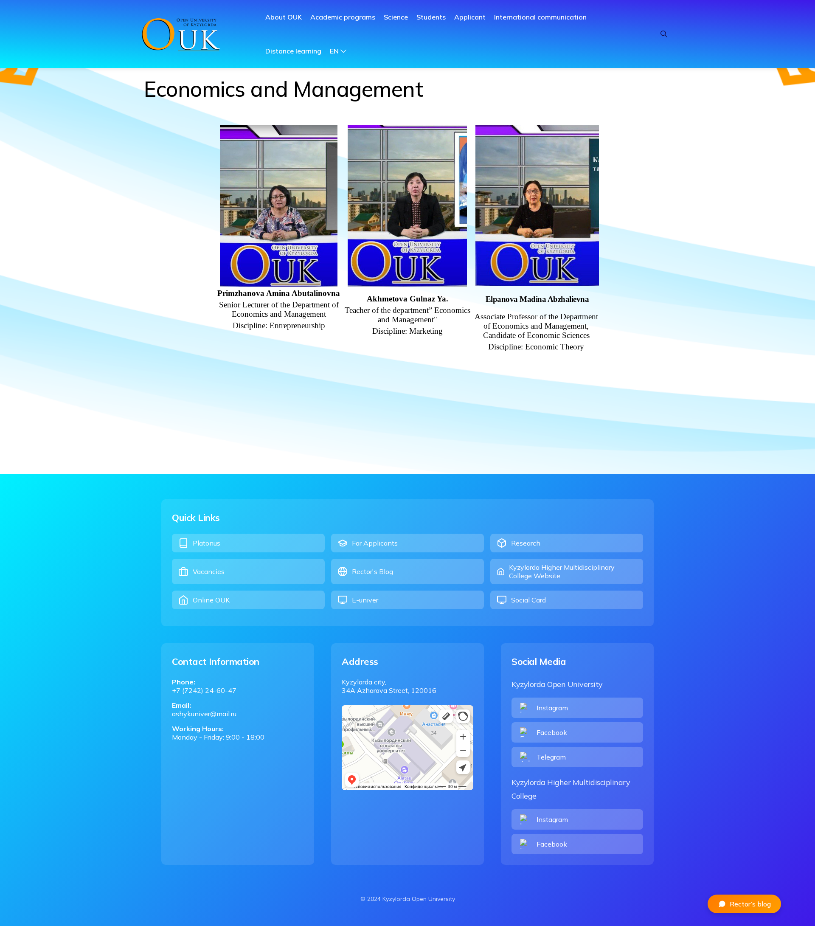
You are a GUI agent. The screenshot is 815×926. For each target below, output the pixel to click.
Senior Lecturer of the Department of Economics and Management (279, 309)
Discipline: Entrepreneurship (279, 325)
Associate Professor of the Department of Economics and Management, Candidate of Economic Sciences (536, 326)
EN (334, 51)
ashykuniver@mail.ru (204, 713)
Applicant (470, 17)
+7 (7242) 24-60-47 (204, 690)
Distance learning (293, 51)
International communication (540, 17)
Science (396, 17)
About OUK (283, 17)
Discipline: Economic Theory (536, 346)
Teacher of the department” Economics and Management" (407, 315)
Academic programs (342, 17)
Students (431, 17)
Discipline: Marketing (407, 330)
